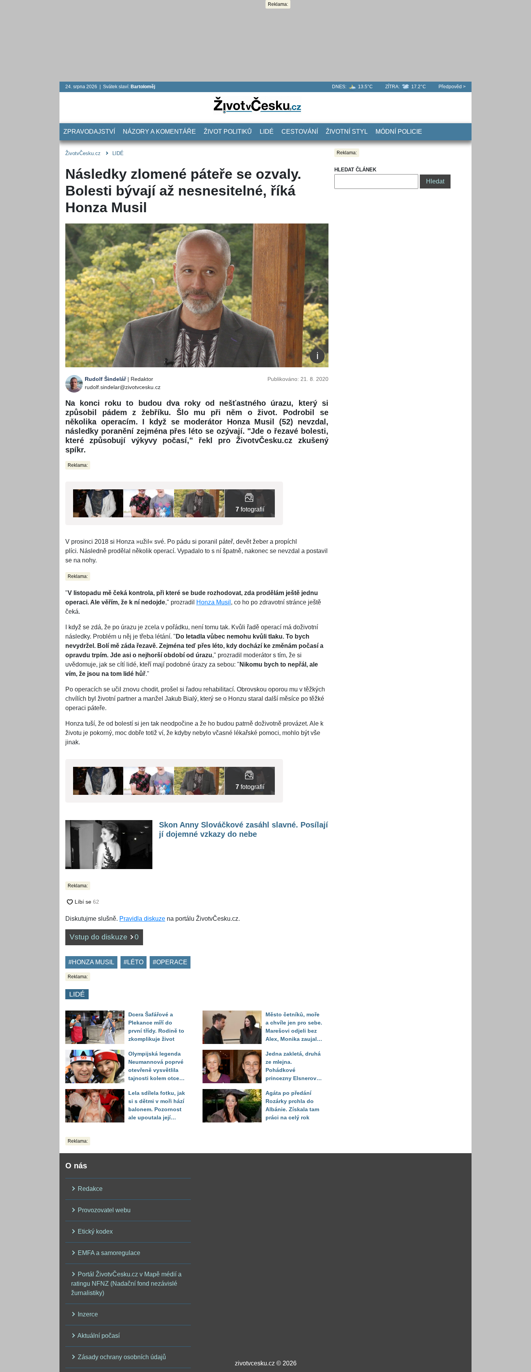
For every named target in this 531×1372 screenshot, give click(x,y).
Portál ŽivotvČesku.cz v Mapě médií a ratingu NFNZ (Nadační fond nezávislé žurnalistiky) (126, 1283)
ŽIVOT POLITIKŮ (228, 131)
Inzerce (87, 1314)
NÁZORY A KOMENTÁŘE (159, 131)
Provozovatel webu (103, 1210)
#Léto (133, 962)
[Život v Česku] (257, 104)
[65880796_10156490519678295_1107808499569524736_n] (149, 502)
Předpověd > (452, 86)
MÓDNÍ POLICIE (399, 131)
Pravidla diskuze (142, 918)
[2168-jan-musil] (199, 502)
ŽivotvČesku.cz (83, 153)
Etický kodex (94, 1231)
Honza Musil (213, 602)
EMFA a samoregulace (108, 1253)
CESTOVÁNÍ (299, 131)
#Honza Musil (91, 962)
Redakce (89, 1188)
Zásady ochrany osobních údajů (121, 1357)
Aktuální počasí (98, 1335)
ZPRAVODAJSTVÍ (89, 131)
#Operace (170, 962)
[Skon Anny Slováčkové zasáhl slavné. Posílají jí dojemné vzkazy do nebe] (108, 844)
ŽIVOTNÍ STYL (347, 131)
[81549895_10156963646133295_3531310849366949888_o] (250, 502)
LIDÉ (267, 131)
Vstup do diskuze (104, 937)
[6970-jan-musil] (98, 502)
